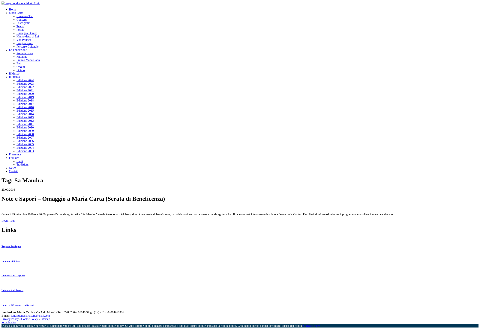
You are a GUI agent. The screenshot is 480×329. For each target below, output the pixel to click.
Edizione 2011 (25, 124)
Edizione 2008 (25, 134)
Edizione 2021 (25, 90)
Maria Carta (16, 12)
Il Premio (14, 76)
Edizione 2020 (25, 93)
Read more (313, 325)
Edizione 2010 (25, 127)
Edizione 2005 (25, 144)
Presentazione (24, 53)
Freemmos (15, 154)
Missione (21, 56)
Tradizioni (22, 164)
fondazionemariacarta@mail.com (30, 315)
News (12, 167)
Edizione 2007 (25, 137)
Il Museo (14, 73)
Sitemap (45, 319)
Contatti (13, 171)
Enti (18, 63)
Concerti (21, 19)
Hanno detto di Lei (27, 36)
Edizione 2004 (25, 147)
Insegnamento (24, 43)
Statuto (20, 70)
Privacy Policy (10, 319)
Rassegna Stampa (26, 33)
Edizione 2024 (25, 80)
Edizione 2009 (25, 130)
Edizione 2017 (25, 103)
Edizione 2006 (25, 140)
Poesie (20, 29)
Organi (20, 66)
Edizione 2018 (25, 100)
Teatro (20, 26)
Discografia (23, 23)
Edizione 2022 (25, 87)
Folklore (14, 157)
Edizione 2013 (25, 117)
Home (12, 9)
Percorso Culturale (27, 46)
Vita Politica (23, 39)
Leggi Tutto (8, 220)
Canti (19, 161)
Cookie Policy (29, 319)
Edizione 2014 (25, 114)
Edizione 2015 (25, 110)
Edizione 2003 (25, 151)
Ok (305, 325)
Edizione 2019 (25, 97)
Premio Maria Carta (28, 60)
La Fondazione (18, 49)
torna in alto (9, 322)
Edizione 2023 (25, 83)
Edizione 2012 (25, 120)
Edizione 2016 (25, 107)
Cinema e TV (24, 16)
